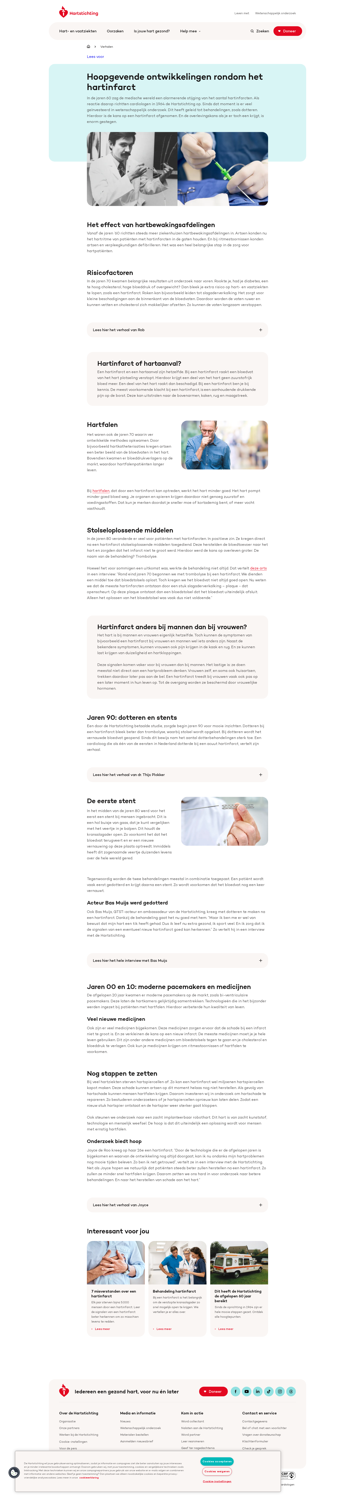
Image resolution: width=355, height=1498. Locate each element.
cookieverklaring (89, 1477)
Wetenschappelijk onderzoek (140, 1428)
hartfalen (100, 490)
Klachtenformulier (255, 1441)
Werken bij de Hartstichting (78, 1434)
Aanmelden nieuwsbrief (136, 1441)
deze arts (258, 568)
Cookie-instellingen (73, 1441)
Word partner (190, 1434)
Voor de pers (68, 1448)
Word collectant (192, 1421)
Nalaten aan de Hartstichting (202, 1428)
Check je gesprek (254, 1448)
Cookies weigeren (217, 1471)
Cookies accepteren (217, 1461)
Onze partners (69, 1428)
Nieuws (125, 1421)
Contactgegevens (254, 1421)
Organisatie (67, 1421)
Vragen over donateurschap (261, 1434)
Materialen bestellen (134, 1434)
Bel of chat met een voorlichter (264, 1428)
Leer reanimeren (192, 1441)
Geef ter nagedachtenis (198, 1448)
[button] (14, 1473)
